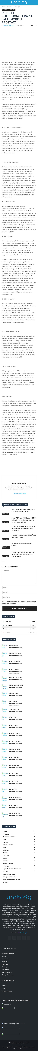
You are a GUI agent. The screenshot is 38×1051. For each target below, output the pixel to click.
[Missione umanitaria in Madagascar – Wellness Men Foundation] (6, 511)
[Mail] (19, 496)
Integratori (5, 964)
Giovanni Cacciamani (16, 685)
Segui (33, 625)
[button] (3, 2)
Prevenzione (5, 969)
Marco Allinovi (13, 805)
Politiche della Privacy (16, 1044)
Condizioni (21, 1042)
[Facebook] (9, 32)
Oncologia (17, 6)
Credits (27, 1042)
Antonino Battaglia (8, 25)
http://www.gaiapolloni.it (14, 705)
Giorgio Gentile (14, 693)
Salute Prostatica (7, 972)
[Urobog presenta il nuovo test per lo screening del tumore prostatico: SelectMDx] (6, 529)
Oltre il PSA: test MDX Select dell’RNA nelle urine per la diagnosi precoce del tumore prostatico (23, 520)
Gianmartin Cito (14, 813)
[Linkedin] (17, 32)
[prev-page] (3, 561)
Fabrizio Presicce (14, 733)
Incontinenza (6, 959)
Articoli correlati (8, 505)
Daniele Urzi (13, 789)
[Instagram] (14, 938)
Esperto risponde (7, 991)
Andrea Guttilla (14, 765)
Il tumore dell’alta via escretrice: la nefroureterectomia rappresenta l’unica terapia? (22, 554)
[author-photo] (19, 480)
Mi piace (32, 621)
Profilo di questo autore (19, 493)
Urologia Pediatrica (8, 975)
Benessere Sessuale (5, 547)
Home (3, 6)
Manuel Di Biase (14, 757)
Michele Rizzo (13, 781)
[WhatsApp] (21, 32)
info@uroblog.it (22, 933)
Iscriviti (32, 632)
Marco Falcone (14, 669)
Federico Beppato (15, 797)
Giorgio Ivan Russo (15, 653)
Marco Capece (13, 725)
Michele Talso (13, 773)
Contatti (4, 988)
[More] (25, 32)
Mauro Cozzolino (14, 661)
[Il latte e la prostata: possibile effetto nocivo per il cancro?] (6, 537)
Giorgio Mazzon (14, 749)
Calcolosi (4, 956)
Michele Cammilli (14, 741)
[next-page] (6, 561)
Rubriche (9, 6)
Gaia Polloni (13, 701)
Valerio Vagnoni (14, 709)
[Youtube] (28, 938)
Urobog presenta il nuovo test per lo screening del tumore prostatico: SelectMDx (23, 529)
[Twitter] (13, 32)
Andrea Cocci (13, 645)
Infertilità (5, 961)
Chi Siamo (5, 986)
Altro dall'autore (21, 505)
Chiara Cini (12, 717)
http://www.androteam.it (14, 673)
